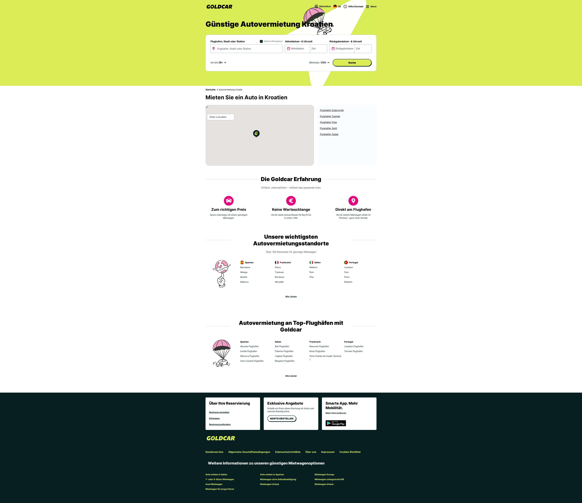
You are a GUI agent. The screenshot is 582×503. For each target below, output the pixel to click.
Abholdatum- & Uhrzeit (298, 41)
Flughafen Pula (328, 122)
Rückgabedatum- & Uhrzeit (345, 41)
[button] (256, 134)
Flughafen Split (328, 128)
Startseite (211, 89)
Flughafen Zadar (329, 134)
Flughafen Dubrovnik (332, 110)
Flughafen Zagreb (330, 116)
